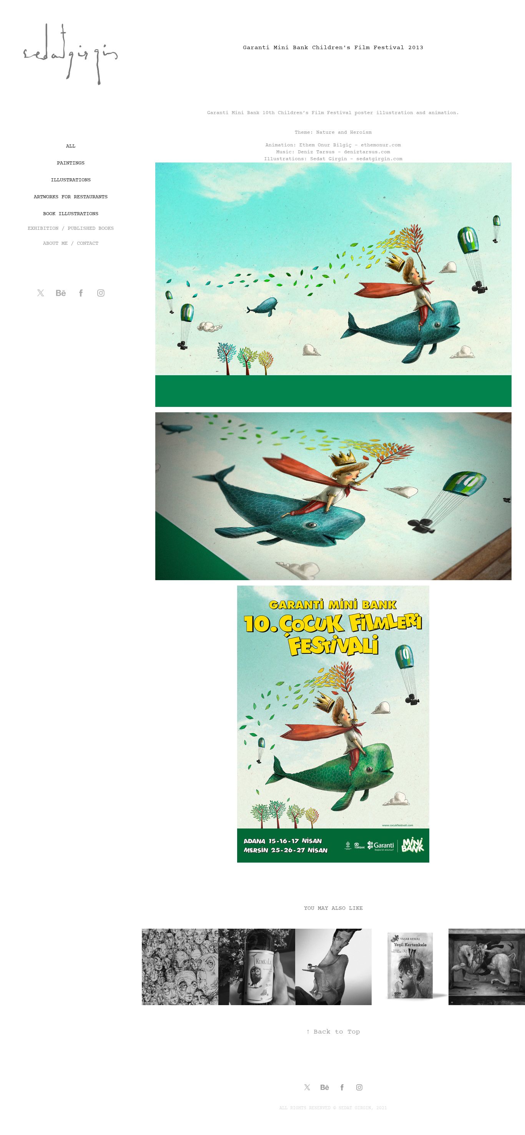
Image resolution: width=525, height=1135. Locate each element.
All (70, 146)
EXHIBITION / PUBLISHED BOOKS (71, 228)
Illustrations (71, 180)
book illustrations (70, 213)
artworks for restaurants (71, 197)
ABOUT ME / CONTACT (70, 243)
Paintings (71, 163)
